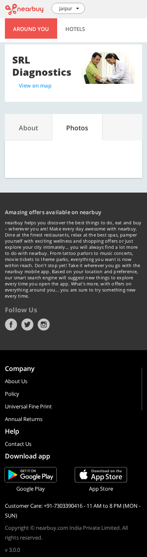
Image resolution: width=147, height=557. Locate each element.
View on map (35, 85)
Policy (12, 393)
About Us (16, 381)
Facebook (11, 324)
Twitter (27, 324)
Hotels (75, 29)
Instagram (44, 324)
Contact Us (18, 443)
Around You (31, 29)
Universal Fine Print (28, 406)
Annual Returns (23, 419)
